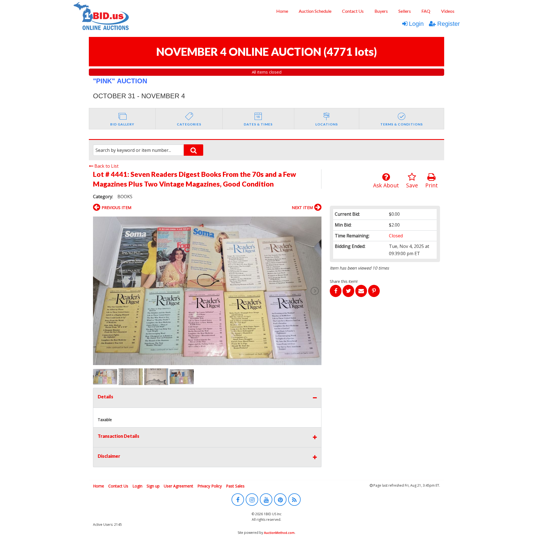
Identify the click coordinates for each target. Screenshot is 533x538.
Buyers (381, 11)
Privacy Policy (209, 486)
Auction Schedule (315, 11)
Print (431, 185)
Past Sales (235, 486)
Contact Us (353, 11)
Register (448, 23)
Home (282, 11)
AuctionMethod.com (279, 533)
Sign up (153, 486)
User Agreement (178, 486)
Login (416, 23)
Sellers (404, 11)
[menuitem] (282, 11)
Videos (447, 11)
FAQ (425, 11)
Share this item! (344, 281)
